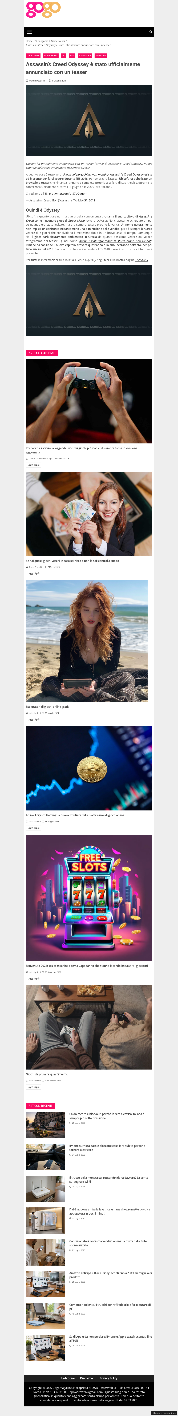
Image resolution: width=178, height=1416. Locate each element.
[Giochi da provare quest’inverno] (89, 1027)
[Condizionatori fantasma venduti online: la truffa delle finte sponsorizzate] (45, 1252)
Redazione (68, 1378)
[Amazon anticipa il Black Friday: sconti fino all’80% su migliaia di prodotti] (45, 1284)
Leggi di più (33, 464)
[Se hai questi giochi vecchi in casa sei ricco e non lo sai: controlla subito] (89, 514)
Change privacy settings (164, 1412)
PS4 (72, 55)
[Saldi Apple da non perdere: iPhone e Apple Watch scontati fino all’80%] (45, 1348)
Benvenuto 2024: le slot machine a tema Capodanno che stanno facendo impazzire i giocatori (87, 966)
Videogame (85, 55)
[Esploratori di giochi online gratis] (89, 641)
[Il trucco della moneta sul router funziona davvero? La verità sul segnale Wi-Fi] (45, 1189)
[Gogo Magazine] (43, 13)
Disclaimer (87, 1378)
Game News (33, 55)
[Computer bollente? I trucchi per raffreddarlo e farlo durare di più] (45, 1316)
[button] (150, 32)
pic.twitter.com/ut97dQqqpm (68, 194)
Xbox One (101, 55)
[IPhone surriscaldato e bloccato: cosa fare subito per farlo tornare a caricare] (45, 1157)
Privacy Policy (108, 1378)
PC (63, 55)
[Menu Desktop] (29, 32)
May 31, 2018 (86, 200)
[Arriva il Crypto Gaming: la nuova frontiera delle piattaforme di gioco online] (89, 768)
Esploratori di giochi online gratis (47, 707)
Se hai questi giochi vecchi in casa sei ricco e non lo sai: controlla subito (72, 561)
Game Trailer (50, 55)
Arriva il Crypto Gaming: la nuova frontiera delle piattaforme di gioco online (75, 815)
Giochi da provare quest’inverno (47, 1074)
